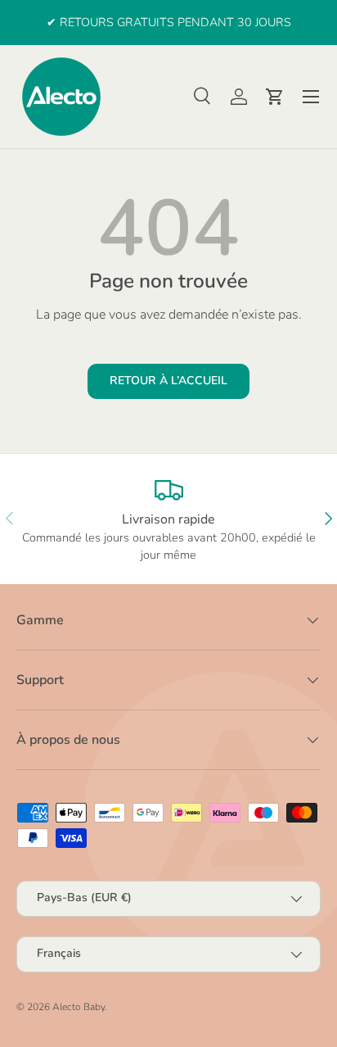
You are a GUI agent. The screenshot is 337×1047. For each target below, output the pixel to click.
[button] (275, 97)
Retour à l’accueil (168, 380)
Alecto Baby (78, 1006)
